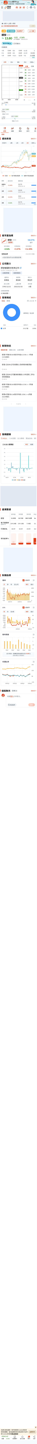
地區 (3, 301)
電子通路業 (10, 31)
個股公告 (12, 350)
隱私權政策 (14, 1434)
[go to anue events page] (27, 7)
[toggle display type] (33, 580)
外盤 (34, 100)
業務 (8, 301)
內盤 (24, 100)
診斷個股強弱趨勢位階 (11, 26)
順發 (14, 23)
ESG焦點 (32, 26)
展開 (33, 57)
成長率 (27, 580)
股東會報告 (17, 273)
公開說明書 (5, 273)
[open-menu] (2, 7)
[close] (2, 2)
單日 (26, 444)
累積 (31, 444)
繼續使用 (32, 1432)
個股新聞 (4, 350)
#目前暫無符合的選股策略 (11, 257)
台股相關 (20, 350)
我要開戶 (20, 31)
